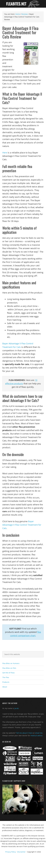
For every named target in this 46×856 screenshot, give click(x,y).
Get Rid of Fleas (8, 673)
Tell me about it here (24, 733)
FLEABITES (23, 4)
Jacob (16, 708)
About (4, 687)
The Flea (5, 677)
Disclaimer (21, 852)
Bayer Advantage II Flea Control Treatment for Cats (21, 525)
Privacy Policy (10, 852)
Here (4, 152)
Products (5, 682)
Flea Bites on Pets (9, 668)
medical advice (36, 735)
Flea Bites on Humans (10, 663)
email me (38, 733)
